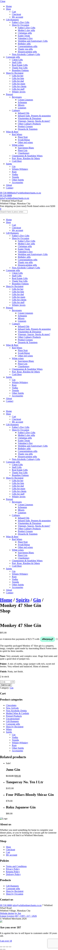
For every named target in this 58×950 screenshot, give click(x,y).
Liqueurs (22, 107)
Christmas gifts (25, 33)
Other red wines (25, 142)
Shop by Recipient (14, 73)
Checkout (16, 14)
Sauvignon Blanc (26, 147)
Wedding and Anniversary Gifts (33, 41)
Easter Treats (24, 35)
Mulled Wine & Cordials (17, 713)
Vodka (15, 174)
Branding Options (20, 70)
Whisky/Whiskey (20, 169)
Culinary (16, 110)
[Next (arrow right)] (4, 949)
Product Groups (25, 126)
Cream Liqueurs (25, 99)
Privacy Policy (13, 869)
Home (9, 6)
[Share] (7, 946)
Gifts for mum (18, 83)
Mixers (21, 105)
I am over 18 (6, 941)
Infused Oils (23, 113)
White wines (18, 145)
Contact (9, 188)
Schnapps (22, 102)
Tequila (15, 177)
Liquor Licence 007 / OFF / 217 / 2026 (18, 916)
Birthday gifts (24, 43)
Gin (13, 166)
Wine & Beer (12, 131)
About (9, 185)
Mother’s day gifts (26, 30)
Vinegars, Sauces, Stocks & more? (34, 121)
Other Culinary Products (29, 123)
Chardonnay (23, 153)
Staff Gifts (17, 62)
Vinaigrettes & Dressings (29, 118)
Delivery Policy (13, 874)
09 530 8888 (6, 193)
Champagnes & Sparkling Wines (27, 155)
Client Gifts (17, 59)
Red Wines (17, 134)
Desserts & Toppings (27, 129)
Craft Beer (17, 161)
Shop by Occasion (20, 25)
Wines (9, 729)
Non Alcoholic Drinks (16, 710)
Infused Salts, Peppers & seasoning (34, 115)
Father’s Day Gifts (20, 22)
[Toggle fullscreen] (4, 946)
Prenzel (9, 94)
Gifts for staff (18, 89)
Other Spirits (18, 179)
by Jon (18, 913)
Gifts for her (17, 75)
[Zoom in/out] (1, 946)
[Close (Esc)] (10, 946)
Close (2, 1)
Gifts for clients (19, 86)
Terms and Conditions (16, 866)
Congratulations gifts (27, 46)
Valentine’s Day (25, 38)
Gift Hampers (12, 19)
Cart (14, 11)
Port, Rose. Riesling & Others (26, 158)
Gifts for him (18, 78)
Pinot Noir (23, 137)
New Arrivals (12, 708)
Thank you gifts (25, 49)
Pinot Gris (22, 150)
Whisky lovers (18, 91)
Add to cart (6, 685)
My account (17, 17)
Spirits (9, 163)
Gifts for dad (18, 81)
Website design (7, 913)
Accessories (17, 182)
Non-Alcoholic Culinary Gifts (26, 54)
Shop (8, 9)
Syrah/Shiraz (24, 139)
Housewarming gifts (27, 51)
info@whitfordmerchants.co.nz (26, 193)
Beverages (17, 97)
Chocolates (11, 705)
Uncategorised (12, 718)
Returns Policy (13, 871)
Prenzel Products (14, 716)
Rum (14, 171)
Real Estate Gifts (20, 65)
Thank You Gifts (20, 67)
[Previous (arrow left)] (1, 949)
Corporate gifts (13, 57)
